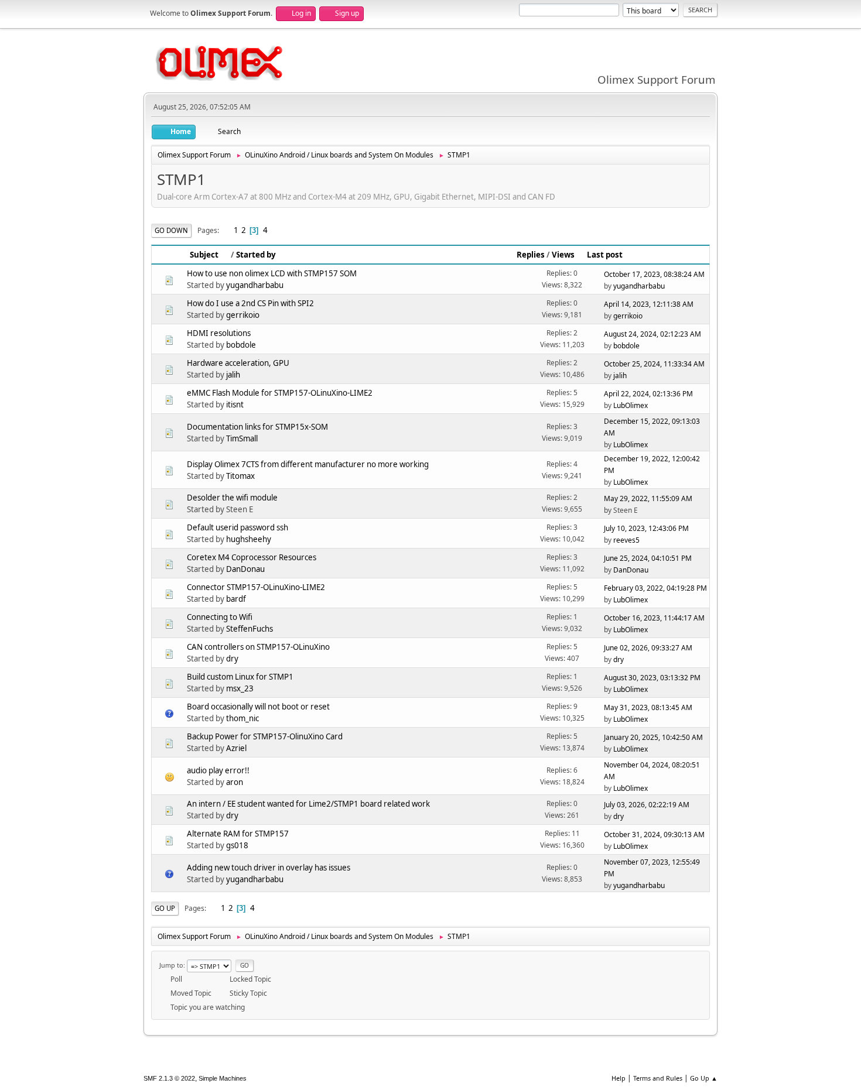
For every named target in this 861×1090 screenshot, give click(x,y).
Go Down (171, 230)
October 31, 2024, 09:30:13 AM (654, 834)
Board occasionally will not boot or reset (258, 706)
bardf (236, 599)
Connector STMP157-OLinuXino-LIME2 (256, 587)
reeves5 (626, 540)
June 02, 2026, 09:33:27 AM (648, 648)
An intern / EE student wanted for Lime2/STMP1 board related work (308, 803)
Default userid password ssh (237, 527)
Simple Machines (223, 1078)
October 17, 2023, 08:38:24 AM (654, 274)
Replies (531, 254)
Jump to (171, 965)
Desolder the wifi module (232, 497)
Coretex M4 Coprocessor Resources (251, 557)
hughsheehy (248, 539)
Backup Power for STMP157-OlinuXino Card (265, 736)
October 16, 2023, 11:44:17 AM (654, 618)
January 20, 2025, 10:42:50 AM (653, 737)
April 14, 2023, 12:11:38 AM (648, 304)
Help (618, 1078)
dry (232, 658)
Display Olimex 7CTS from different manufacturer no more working (308, 464)
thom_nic (242, 718)
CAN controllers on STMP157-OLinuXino (258, 647)
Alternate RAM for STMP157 (238, 833)
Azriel (236, 748)
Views (563, 254)
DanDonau (245, 569)
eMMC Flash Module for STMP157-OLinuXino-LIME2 (280, 393)
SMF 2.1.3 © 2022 (169, 1078)
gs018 (237, 845)
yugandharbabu (254, 285)
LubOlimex (630, 405)
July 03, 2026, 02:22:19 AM (646, 805)
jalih (233, 374)
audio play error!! (218, 770)
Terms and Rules (657, 1078)
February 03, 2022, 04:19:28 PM (655, 588)
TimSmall (242, 438)
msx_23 (240, 688)
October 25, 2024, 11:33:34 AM (654, 364)
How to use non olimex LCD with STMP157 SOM (272, 273)
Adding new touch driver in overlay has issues (268, 867)
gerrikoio (242, 315)
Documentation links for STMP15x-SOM (257, 426)
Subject (204, 254)
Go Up (165, 908)
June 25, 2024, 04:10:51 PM (648, 558)
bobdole (241, 345)
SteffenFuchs (249, 628)
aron (234, 782)
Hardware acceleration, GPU (238, 363)
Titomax (240, 476)
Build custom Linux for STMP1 (240, 676)
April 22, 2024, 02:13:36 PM (648, 394)
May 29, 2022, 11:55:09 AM (648, 498)
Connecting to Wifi (219, 617)
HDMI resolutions (219, 333)
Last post (605, 254)
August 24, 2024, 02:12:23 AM (652, 334)
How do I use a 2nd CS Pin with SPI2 (250, 303)
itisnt (235, 404)
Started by (256, 254)
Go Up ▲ (704, 1078)
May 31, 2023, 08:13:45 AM (648, 707)
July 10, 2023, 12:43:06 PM (646, 528)
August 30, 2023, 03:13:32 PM (652, 678)
